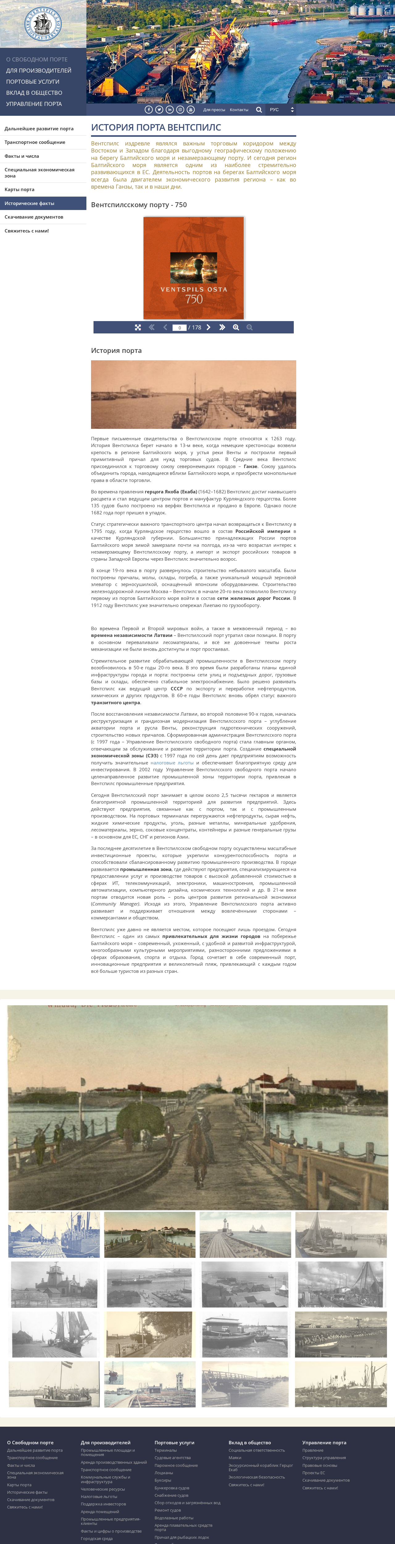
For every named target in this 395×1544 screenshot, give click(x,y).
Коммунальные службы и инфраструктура (105, 1479)
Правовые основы (319, 1465)
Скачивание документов (34, 217)
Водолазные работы (174, 1518)
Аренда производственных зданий (114, 1462)
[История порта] (193, 425)
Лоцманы (164, 1473)
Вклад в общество (34, 92)
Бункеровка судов (172, 1488)
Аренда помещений (100, 1511)
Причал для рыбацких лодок (182, 1537)
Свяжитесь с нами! (27, 231)
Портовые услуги (33, 81)
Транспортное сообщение (35, 142)
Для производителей (39, 70)
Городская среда (97, 1538)
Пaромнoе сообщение (176, 1465)
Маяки (235, 1457)
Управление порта (34, 103)
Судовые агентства (173, 1457)
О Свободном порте (37, 59)
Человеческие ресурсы (103, 1489)
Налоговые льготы (99, 1496)
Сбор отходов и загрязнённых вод (187, 1502)
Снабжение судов (171, 1495)
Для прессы (214, 109)
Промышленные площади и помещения (108, 1452)
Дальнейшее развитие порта (39, 128)
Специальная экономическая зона (40, 172)
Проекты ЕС (313, 1473)
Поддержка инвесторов (103, 1504)
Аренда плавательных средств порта (183, 1527)
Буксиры (163, 1480)
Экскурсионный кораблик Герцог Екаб (261, 1467)
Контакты (239, 109)
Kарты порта (20, 189)
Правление (312, 1450)
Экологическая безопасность (257, 1477)
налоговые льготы (172, 762)
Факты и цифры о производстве (111, 1531)
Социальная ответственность (257, 1450)
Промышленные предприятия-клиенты (110, 1521)
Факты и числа (22, 156)
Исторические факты (29, 203)
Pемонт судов (168, 1510)
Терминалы (166, 1450)
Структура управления (324, 1457)
